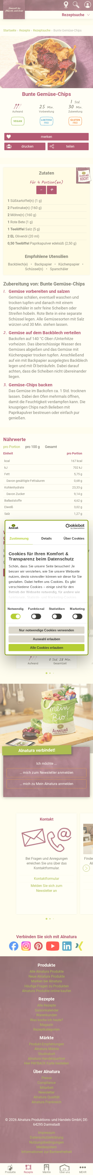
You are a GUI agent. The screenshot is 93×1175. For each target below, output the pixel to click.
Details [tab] (46, 538)
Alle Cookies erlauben (46, 647)
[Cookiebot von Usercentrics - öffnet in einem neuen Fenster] (66, 526)
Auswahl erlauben (46, 639)
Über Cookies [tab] (74, 538)
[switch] (36, 616)
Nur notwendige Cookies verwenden (46, 630)
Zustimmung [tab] (19, 538)
